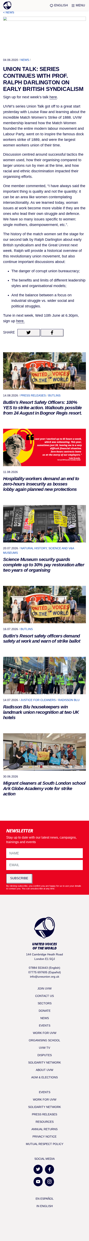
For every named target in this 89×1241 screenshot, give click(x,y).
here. (20, 321)
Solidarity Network (44, 1062)
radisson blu (68, 700)
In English (44, 1206)
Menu (80, 5)
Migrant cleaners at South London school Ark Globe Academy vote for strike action (44, 788)
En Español (45, 1198)
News (24, 59)
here (53, 97)
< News (8, 12)
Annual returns (44, 1129)
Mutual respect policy (44, 1144)
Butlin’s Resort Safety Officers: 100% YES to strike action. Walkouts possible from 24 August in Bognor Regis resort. (42, 408)
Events (44, 1025)
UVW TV (44, 1047)
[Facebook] (49, 1169)
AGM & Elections (44, 1077)
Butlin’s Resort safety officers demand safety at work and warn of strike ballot (41, 638)
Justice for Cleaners (38, 700)
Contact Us (44, 996)
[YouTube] (38, 1181)
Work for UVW (44, 1033)
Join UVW (44, 988)
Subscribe (19, 878)
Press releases (33, 395)
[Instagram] (49, 1181)
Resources (45, 1121)
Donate (45, 1010)
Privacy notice (44, 1136)
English (60, 5)
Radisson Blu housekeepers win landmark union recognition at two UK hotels (41, 712)
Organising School (44, 1040)
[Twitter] (38, 1169)
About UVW (44, 1070)
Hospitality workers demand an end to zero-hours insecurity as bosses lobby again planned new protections (41, 484)
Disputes (44, 1055)
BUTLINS (54, 395)
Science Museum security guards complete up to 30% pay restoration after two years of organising (43, 565)
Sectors (45, 1003)
